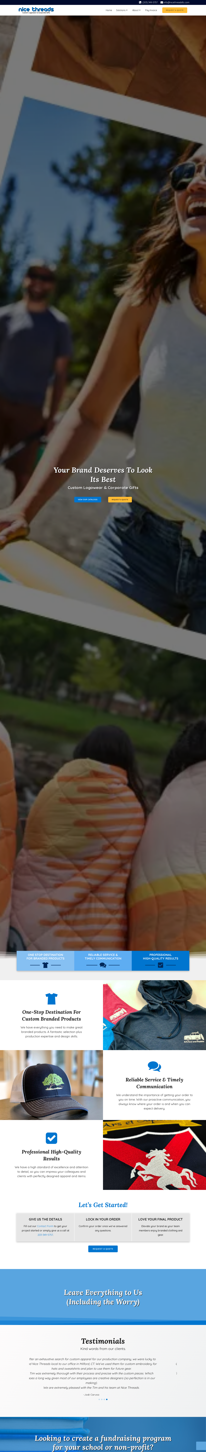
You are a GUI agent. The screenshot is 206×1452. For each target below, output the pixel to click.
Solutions (121, 10)
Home (109, 10)
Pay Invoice (151, 10)
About (135, 10)
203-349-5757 (45, 1234)
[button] (99, 1399)
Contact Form (45, 1226)
